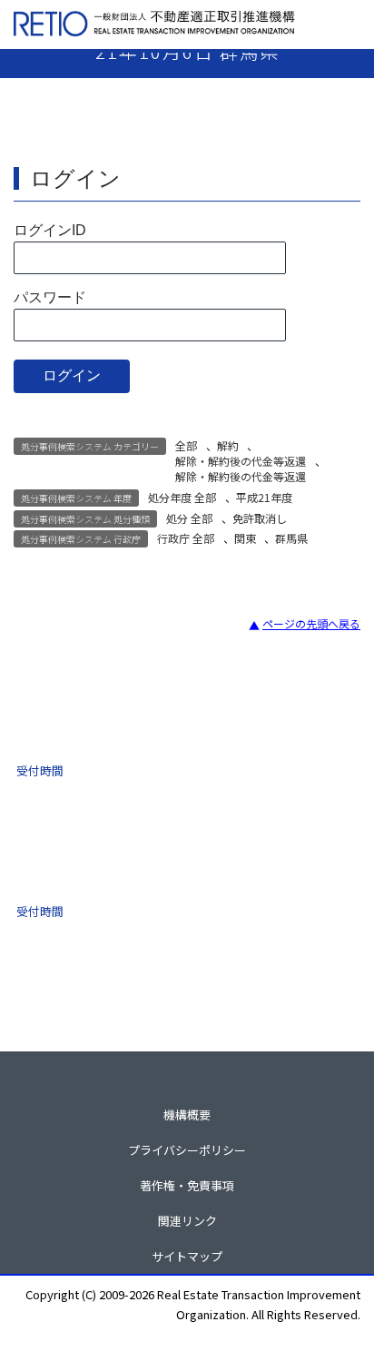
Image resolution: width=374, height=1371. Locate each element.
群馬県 (291, 538)
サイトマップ (187, 1256)
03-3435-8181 (126, 732)
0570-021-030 (126, 869)
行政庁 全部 (185, 538)
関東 (245, 538)
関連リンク (187, 1220)
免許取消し (259, 518)
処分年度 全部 (182, 497)
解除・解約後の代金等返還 (240, 461)
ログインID (50, 230)
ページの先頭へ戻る (311, 623)
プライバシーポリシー (187, 1150)
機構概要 (187, 1114)
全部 (186, 445)
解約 (228, 445)
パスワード (50, 297)
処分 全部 (189, 518)
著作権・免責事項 (187, 1185)
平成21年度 (264, 497)
